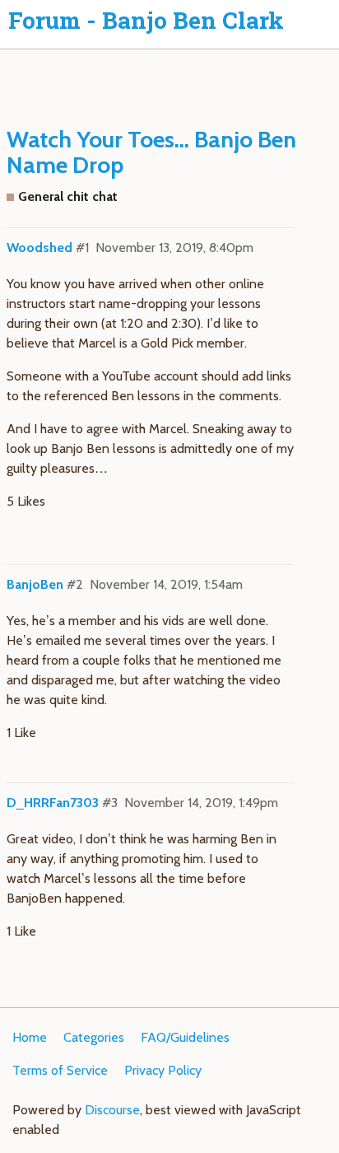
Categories (93, 1037)
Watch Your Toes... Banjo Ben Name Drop (151, 152)
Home (29, 1037)
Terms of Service (60, 1070)
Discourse (112, 1110)
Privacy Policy (163, 1070)
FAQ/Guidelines (185, 1037)
